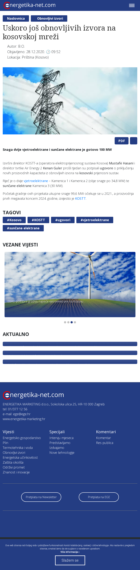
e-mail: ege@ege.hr (16, 414)
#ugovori (62, 220)
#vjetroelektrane (95, 220)
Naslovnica (16, 18)
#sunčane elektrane (23, 228)
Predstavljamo (59, 443)
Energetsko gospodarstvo (22, 438)
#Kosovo (14, 220)
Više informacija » (70, 552)
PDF (121, 141)
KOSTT (80, 198)
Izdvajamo (56, 447)
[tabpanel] (70, 100)
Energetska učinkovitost (20, 457)
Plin (5, 443)
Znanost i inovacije (16, 472)
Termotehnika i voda (18, 447)
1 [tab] (65, 322)
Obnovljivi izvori (50, 18)
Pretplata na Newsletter (41, 497)
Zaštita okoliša (13, 462)
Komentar (103, 438)
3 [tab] (72, 322)
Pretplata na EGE (99, 497)
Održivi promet (14, 467)
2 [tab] (68, 322)
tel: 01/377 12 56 (15, 409)
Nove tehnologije (61, 452)
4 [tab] (75, 322)
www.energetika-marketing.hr (24, 419)
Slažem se (70, 560)
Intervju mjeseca (61, 438)
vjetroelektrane (36, 181)
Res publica (104, 443)
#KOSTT (38, 220)
